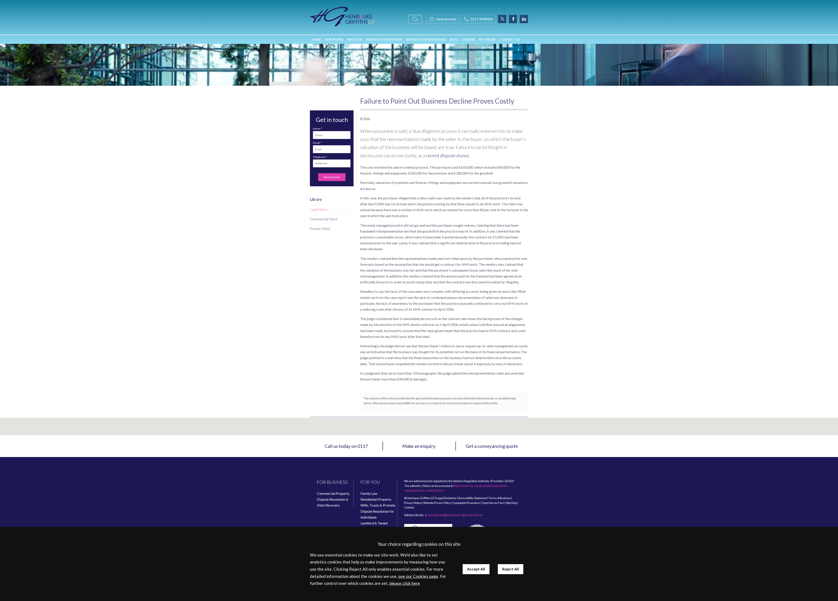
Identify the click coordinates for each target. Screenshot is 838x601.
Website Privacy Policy (437, 503)
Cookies (409, 507)
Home (316, 39)
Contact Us (510, 39)
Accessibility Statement (472, 498)
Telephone (319, 157)
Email (316, 142)
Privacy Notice (413, 503)
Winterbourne (454, 515)
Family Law (369, 493)
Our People (334, 39)
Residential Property (376, 499)
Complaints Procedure (466, 503)
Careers (468, 39)
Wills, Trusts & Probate (378, 505)
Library (316, 199)
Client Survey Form (493, 503)
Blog (454, 39)
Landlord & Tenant (374, 523)
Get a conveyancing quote (492, 446)
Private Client (320, 228)
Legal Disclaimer (446, 498)
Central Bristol (435, 515)
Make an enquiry (419, 446)
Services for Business (384, 39)
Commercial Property (333, 493)
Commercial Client (323, 219)
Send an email (446, 19)
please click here (404, 583)
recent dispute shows (447, 155)
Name (316, 128)
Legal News (318, 209)
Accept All (476, 569)
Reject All (510, 569)
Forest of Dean (474, 515)
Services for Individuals (426, 39)
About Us (355, 39)
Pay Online (487, 39)
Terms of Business (499, 498)
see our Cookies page (418, 576)
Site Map (512, 503)
